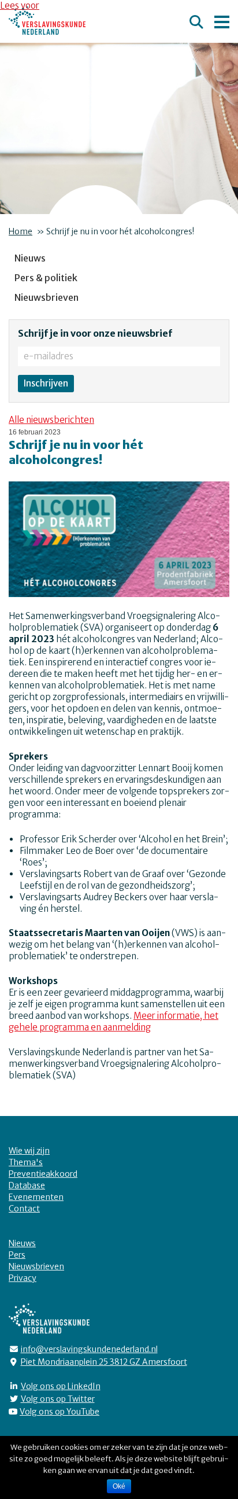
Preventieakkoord (43, 1174)
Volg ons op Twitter (58, 1399)
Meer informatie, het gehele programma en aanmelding (113, 1021)
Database (27, 1185)
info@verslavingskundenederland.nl (89, 1349)
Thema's (26, 1162)
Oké (119, 1486)
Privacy (22, 1278)
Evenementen (36, 1197)
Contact (24, 1208)
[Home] (47, 20)
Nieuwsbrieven (46, 297)
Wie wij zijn (29, 1151)
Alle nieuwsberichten (51, 419)
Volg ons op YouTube (59, 1411)
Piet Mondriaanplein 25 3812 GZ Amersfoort (104, 1362)
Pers (17, 1255)
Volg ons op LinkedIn (61, 1386)
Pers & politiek (45, 277)
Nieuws (30, 258)
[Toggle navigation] (221, 20)
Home (20, 231)
